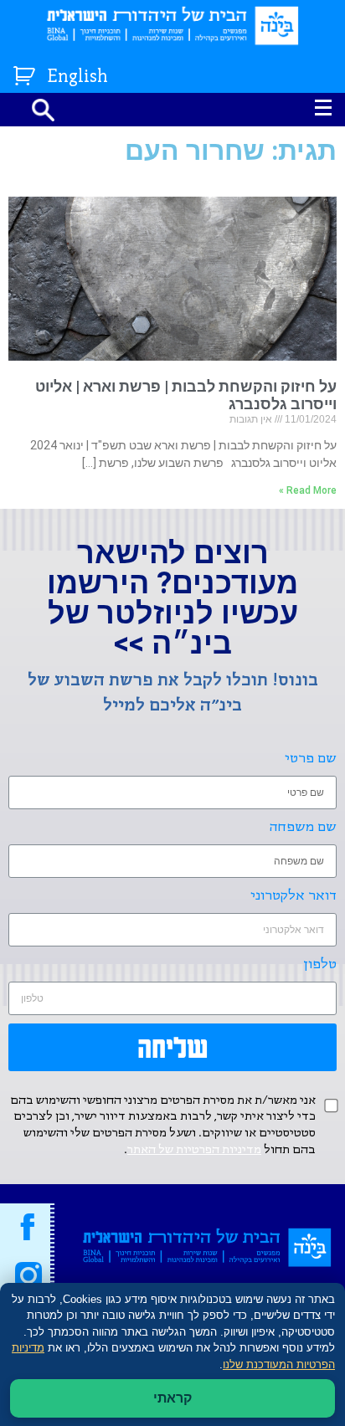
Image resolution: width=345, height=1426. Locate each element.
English (78, 77)
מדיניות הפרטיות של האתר (194, 1150)
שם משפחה (303, 827)
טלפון (320, 964)
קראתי (172, 1398)
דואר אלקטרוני (293, 896)
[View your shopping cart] (26, 72)
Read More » (308, 490)
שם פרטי (311, 758)
